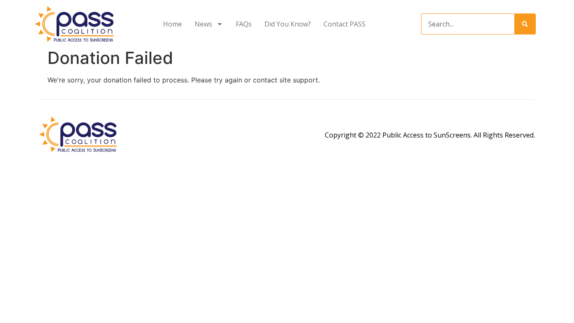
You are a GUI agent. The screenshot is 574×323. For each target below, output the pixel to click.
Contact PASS (345, 24)
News (203, 24)
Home (172, 24)
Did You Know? (287, 24)
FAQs (244, 24)
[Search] (524, 24)
